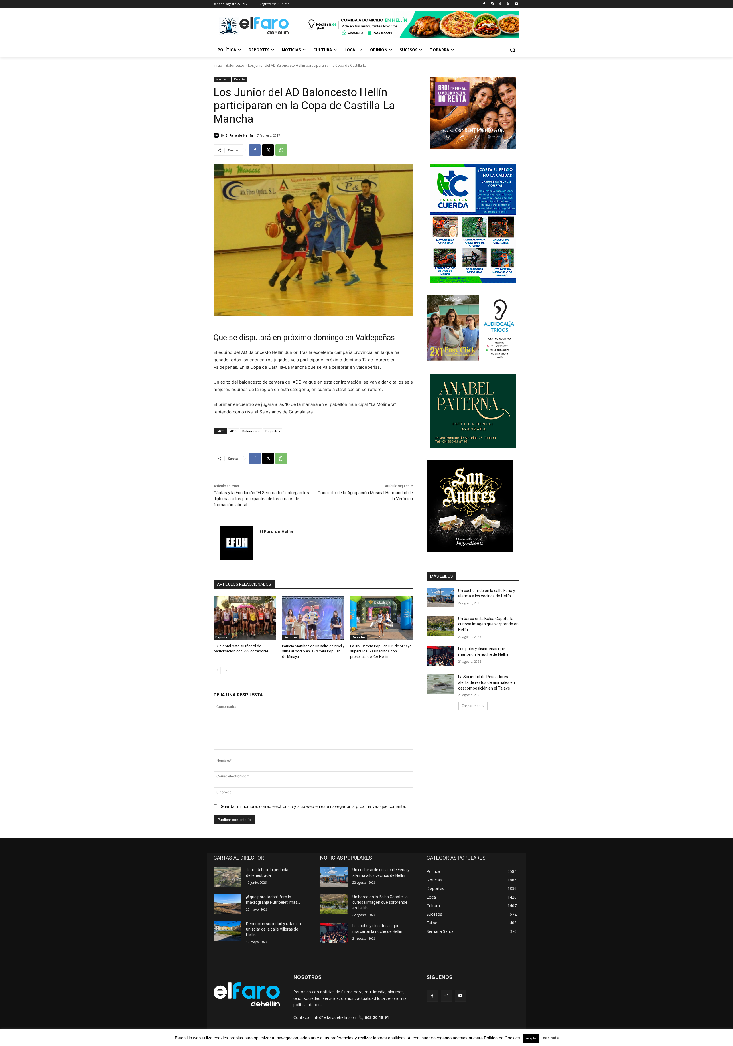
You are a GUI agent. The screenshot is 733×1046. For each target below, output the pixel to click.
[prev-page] (217, 670)
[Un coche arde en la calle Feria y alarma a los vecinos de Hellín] (440, 597)
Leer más (549, 1037)
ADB (233, 431)
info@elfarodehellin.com (335, 1017)
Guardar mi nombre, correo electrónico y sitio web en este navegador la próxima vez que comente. (313, 806)
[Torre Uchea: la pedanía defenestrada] (227, 877)
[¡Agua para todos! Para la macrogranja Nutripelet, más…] (227, 904)
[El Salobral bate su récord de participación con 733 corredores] (245, 618)
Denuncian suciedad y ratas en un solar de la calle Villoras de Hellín (273, 929)
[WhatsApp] (281, 150)
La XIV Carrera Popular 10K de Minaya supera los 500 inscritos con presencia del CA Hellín (380, 651)
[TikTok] (500, 4)
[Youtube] (516, 4)
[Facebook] (484, 4)
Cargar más (471, 705)
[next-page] (226, 670)
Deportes (240, 79)
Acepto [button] (531, 1038)
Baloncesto (235, 65)
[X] (508, 4)
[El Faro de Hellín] (217, 135)
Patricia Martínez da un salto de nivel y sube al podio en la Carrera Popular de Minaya (313, 651)
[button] (512, 50)
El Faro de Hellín (239, 135)
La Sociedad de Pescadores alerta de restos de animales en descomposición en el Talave (486, 682)
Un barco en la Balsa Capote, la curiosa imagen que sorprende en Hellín (488, 624)
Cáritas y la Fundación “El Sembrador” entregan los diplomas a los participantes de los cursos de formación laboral (261, 498)
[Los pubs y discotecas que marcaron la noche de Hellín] (440, 656)
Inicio (218, 65)
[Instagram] (492, 4)
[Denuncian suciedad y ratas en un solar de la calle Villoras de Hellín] (227, 931)
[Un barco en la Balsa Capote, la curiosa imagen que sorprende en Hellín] (440, 626)
